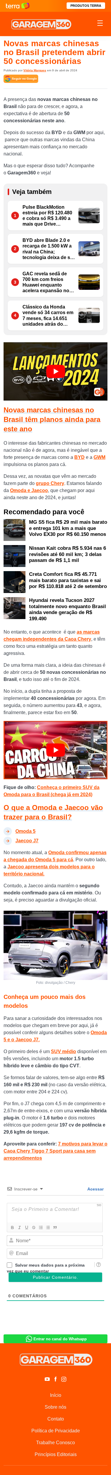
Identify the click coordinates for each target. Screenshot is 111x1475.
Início (55, 1395)
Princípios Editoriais (56, 1454)
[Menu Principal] (100, 24)
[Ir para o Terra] (18, 5)
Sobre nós (55, 1407)
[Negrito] (12, 1227)
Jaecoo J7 (26, 840)
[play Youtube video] (55, 371)
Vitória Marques (34, 70)
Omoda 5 (25, 831)
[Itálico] (19, 1227)
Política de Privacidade (55, 1430)
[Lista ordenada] (40, 1227)
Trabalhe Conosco (55, 1442)
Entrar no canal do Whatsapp (60, 1339)
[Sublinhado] (26, 1227)
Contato (55, 1418)
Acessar (95, 1189)
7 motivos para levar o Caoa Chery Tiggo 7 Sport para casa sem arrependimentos (55, 1151)
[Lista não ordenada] (47, 1227)
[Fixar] (33, 1227)
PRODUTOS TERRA (85, 5)
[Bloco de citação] (54, 1227)
